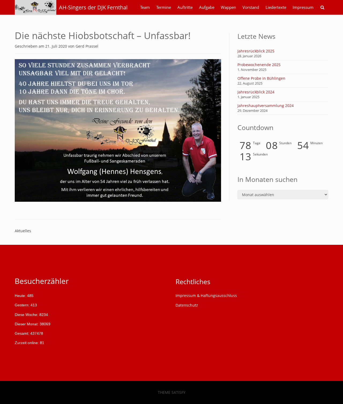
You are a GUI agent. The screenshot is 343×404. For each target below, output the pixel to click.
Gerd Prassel (87, 46)
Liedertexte (276, 7)
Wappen (228, 7)
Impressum (303, 7)
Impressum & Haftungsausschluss (206, 295)
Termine (163, 7)
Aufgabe (206, 7)
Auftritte (185, 7)
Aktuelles (23, 230)
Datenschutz (187, 305)
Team (145, 7)
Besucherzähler (42, 281)
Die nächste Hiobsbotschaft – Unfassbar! (103, 35)
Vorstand (251, 7)
